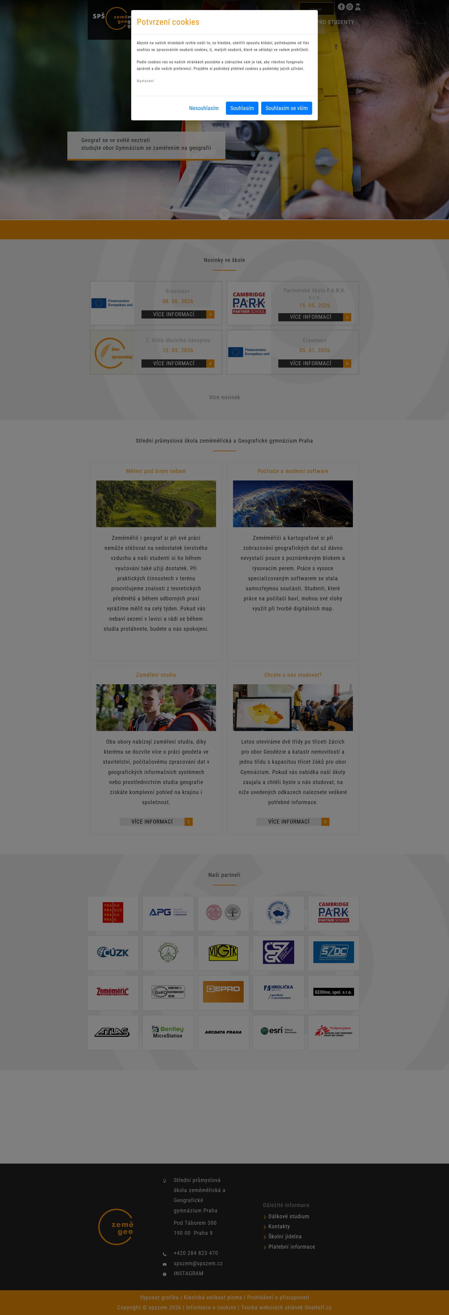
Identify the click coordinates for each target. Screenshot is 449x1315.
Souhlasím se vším (287, 108)
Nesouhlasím (204, 108)
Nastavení (145, 81)
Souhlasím (242, 108)
